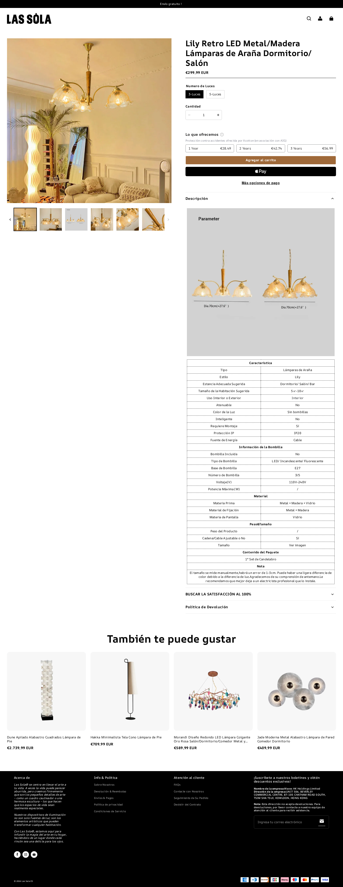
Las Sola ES (27, 881)
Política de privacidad (108, 804)
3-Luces (194, 94)
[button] (309, 18)
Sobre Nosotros (104, 784)
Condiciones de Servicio (110, 811)
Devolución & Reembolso (110, 791)
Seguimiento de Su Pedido (191, 798)
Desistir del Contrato (187, 804)
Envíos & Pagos (104, 798)
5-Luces (215, 94)
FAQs (177, 784)
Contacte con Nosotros (189, 791)
